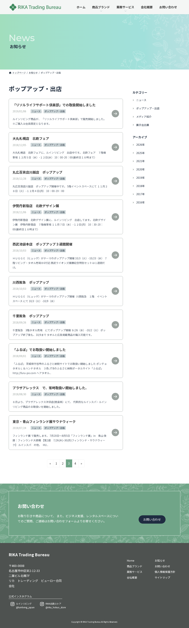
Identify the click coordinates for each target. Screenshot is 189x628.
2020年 (140, 169)
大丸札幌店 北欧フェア (31, 138)
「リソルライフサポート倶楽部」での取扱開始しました (54, 104)
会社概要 (132, 577)
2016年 (140, 202)
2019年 (140, 177)
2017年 (140, 194)
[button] (152, 519)
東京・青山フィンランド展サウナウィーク (44, 421)
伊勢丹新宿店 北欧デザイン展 (36, 205)
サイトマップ (162, 577)
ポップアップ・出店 (55, 111)
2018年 (140, 186)
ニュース (36, 111)
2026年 (140, 144)
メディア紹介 (143, 116)
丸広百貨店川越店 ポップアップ (37, 172)
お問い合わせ (162, 566)
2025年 (140, 153)
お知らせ (160, 560)
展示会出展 (142, 125)
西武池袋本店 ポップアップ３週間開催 (42, 244)
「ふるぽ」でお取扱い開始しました (39, 349)
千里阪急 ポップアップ (31, 315)
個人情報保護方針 (165, 572)
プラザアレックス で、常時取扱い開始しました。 (51, 387)
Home (130, 560)
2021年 (140, 161)
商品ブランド (134, 566)
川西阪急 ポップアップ (32, 282)
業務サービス (134, 572)
